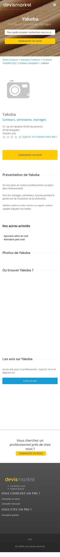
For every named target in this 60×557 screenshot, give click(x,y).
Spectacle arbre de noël (16, 235)
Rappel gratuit (17, 488)
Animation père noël (14, 239)
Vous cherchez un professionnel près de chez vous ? (30, 446)
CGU (30, 539)
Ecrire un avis (30, 380)
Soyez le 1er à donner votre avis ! (39, 136)
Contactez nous (18, 485)
